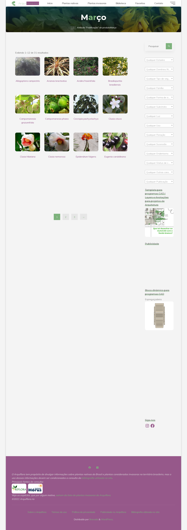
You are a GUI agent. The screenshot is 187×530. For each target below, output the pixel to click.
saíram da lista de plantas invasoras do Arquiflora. (83, 495)
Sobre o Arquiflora (37, 512)
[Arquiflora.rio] (14, 3)
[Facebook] (89, 467)
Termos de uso (59, 512)
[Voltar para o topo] (175, 518)
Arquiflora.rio (28, 3)
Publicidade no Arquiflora (113, 512)
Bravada (93, 519)
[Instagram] (97, 467)
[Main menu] (172, 3)
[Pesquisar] (169, 46)
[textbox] (159, 60)
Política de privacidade (83, 512)
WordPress (107, 519)
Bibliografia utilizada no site (145, 512)
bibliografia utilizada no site (97, 477)
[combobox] (159, 60)
